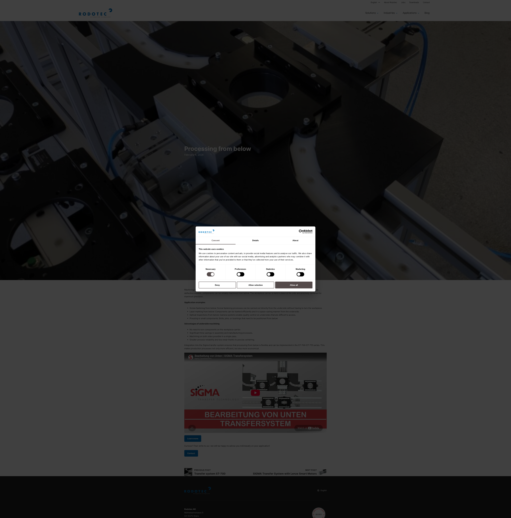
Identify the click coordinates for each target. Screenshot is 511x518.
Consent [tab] (216, 240)
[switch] (240, 274)
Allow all (294, 285)
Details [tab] (255, 240)
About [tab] (295, 240)
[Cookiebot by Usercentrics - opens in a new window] (300, 232)
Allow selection (255, 285)
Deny (217, 285)
